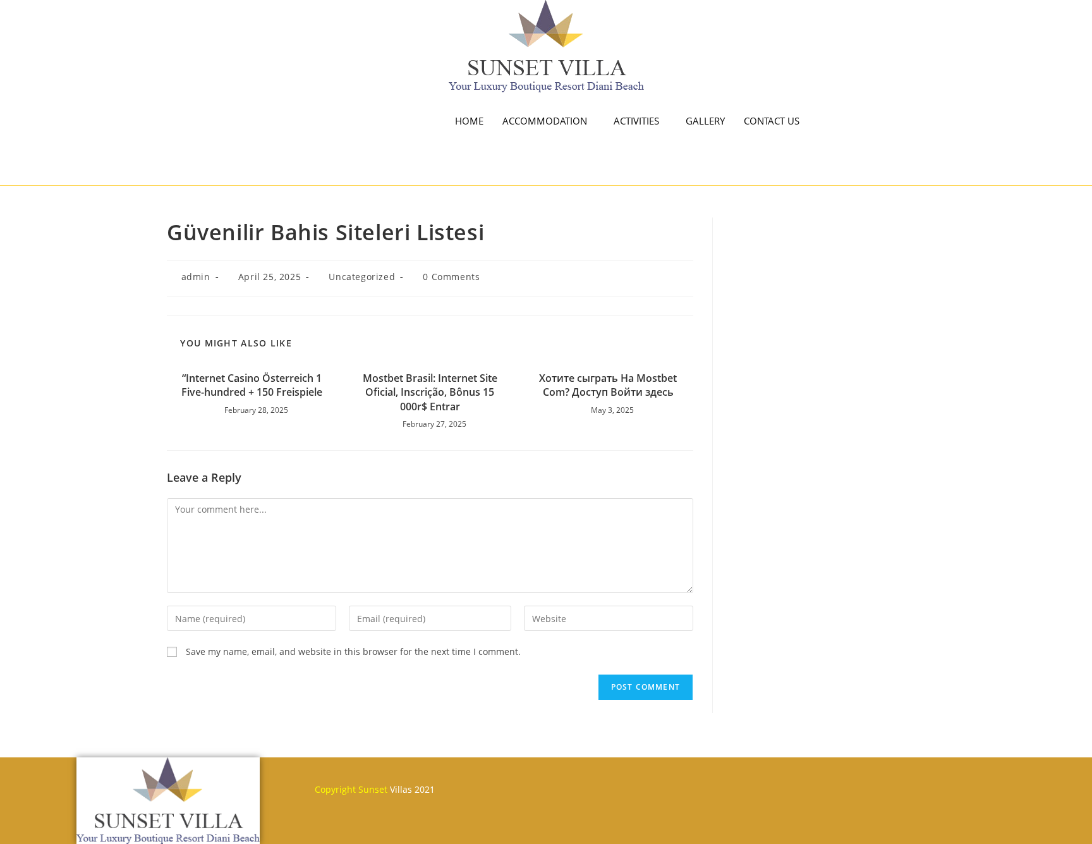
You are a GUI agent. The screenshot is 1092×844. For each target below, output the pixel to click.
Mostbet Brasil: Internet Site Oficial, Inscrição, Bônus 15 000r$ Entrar (430, 392)
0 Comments (451, 277)
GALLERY (705, 120)
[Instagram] (699, 783)
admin (195, 277)
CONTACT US (771, 120)
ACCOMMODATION (544, 120)
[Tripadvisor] (662, 783)
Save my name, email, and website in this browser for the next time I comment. (353, 651)
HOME (469, 120)
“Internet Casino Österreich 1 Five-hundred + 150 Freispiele (251, 385)
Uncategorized (362, 277)
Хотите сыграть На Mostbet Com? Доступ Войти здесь (608, 385)
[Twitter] (588, 783)
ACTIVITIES (636, 120)
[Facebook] (550, 783)
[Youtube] (625, 783)
